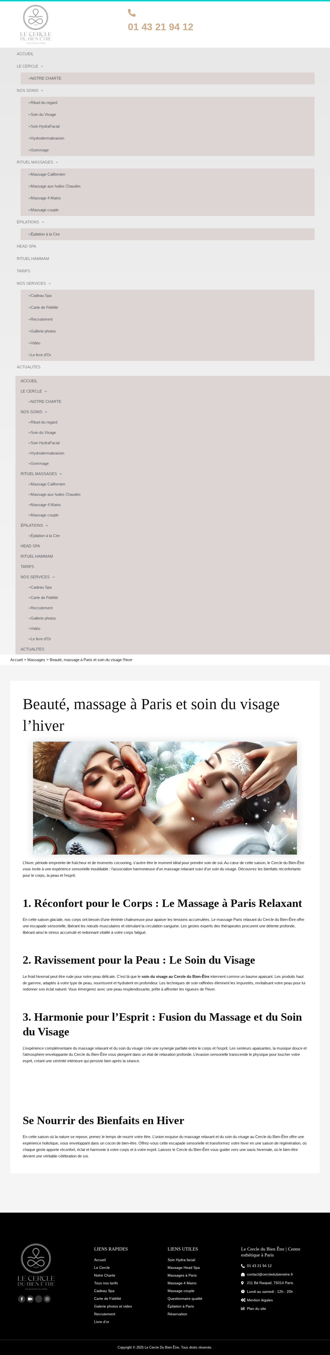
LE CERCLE (27, 66)
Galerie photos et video (113, 1306)
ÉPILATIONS (28, 222)
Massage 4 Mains (46, 198)
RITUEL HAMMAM (33, 258)
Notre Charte (104, 1275)
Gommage (40, 150)
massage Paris (230, 919)
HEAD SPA (26, 246)
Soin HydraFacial (45, 126)
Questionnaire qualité (185, 1298)
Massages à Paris (182, 1275)
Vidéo (35, 343)
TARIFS (23, 271)
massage (86, 1048)
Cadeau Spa (41, 295)
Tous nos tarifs (106, 1283)
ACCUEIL (25, 54)
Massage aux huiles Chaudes (56, 186)
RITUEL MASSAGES (35, 162)
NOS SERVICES (31, 283)
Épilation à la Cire (45, 234)
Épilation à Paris (181, 1306)
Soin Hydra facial (181, 1260)
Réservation (177, 1314)
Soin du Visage (43, 114)
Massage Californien (48, 174)
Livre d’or (101, 1322)
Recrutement (42, 319)
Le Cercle (102, 1267)
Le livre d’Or (41, 355)
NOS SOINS (27, 90)
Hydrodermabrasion (47, 138)
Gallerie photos (43, 331)
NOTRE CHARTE (46, 78)
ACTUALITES (28, 367)
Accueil (100, 1260)
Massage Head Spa (184, 1267)
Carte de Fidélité (44, 307)
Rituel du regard (44, 102)
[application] (40, 66)
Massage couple (45, 210)
